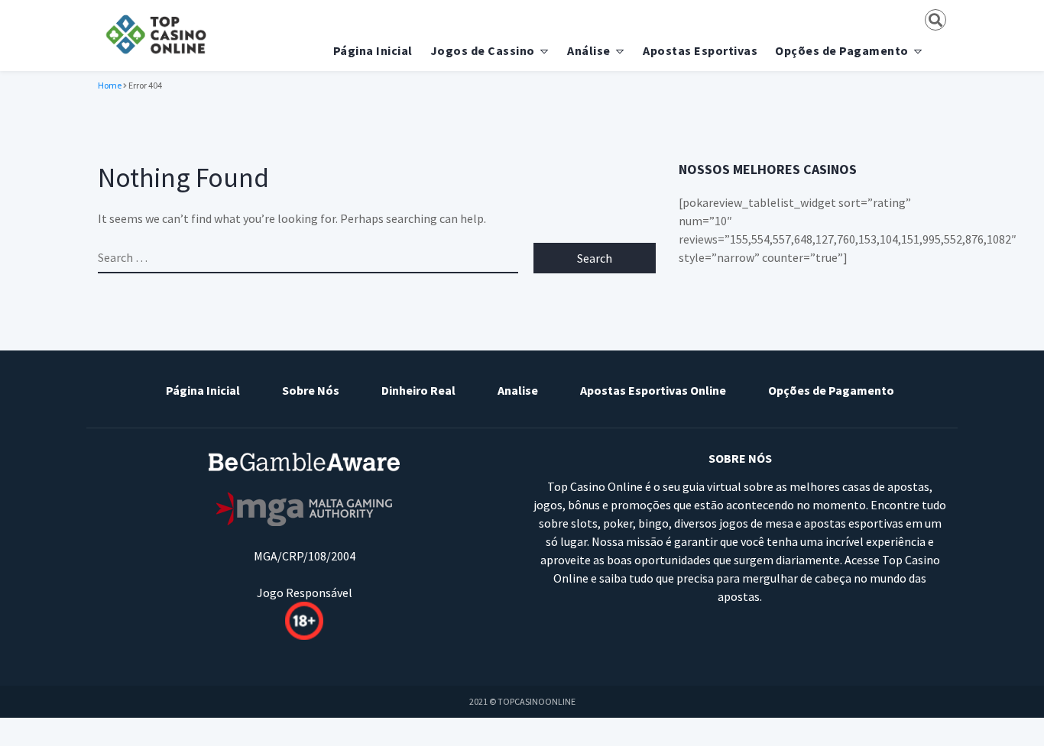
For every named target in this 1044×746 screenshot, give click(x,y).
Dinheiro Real (418, 390)
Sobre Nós (310, 390)
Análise (589, 50)
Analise (518, 390)
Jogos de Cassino (482, 50)
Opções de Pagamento (842, 50)
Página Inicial (373, 50)
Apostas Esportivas (700, 50)
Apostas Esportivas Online (653, 390)
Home (110, 85)
